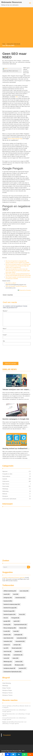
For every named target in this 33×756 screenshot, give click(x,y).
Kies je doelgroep (10, 628)
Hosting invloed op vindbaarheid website (16, 448)
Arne (5, 60)
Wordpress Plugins (7, 690)
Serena (4, 705)
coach (6, 594)
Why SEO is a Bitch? (11, 283)
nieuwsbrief (20, 641)
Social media (5, 486)
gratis (16, 621)
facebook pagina (9, 614)
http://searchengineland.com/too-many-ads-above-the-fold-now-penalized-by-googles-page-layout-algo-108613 (18, 270)
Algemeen (5, 471)
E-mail (5, 334)
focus (22, 614)
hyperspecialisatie (20, 624)
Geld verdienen (6, 476)
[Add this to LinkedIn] (19, 754)
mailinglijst (18, 634)
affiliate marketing (10, 590)
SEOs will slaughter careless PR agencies (16, 286)
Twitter (7, 654)
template (18, 651)
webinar (18, 661)
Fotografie (15, 617)
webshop (7, 665)
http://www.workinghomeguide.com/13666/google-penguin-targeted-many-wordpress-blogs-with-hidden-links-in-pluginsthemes (18, 266)
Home (3, 44)
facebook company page (12, 604)
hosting (7, 624)
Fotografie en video (7, 474)
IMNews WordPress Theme (15, 752)
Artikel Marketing (6, 683)
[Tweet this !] (13, 754)
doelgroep (8, 597)
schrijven (17, 644)
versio (6, 658)
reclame (7, 644)
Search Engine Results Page (15, 138)
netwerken (8, 641)
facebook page (9, 611)
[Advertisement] (16, 25)
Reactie (5, 311)
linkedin (7, 634)
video (15, 658)
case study (24, 590)
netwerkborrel (21, 638)
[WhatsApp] (24, 754)
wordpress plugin (9, 668)
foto (6, 617)
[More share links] (30, 754)
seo (16, 62)
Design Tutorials (6, 688)
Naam (5, 328)
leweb (15, 631)
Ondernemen (5, 481)
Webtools (4, 493)
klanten (23, 628)
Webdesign (5, 488)
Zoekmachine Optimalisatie (13, 44)
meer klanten (8, 638)
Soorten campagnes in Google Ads (15, 419)
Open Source (5, 483)
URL (17, 96)
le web (7, 631)
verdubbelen (18, 654)
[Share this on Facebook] (7, 754)
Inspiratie (4, 478)
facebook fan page (10, 607)
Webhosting (5, 491)
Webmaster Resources (11, 2)
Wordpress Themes (7, 692)
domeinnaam (20, 597)
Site (4, 341)
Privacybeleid (7, 735)
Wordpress (5, 496)
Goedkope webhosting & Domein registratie (13, 577)
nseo (13, 62)
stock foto (7, 651)
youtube (22, 668)
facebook (8, 601)
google (7, 621)
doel (15, 594)
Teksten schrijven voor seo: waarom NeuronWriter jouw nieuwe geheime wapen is (16, 389)
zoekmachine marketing (24, 62)
